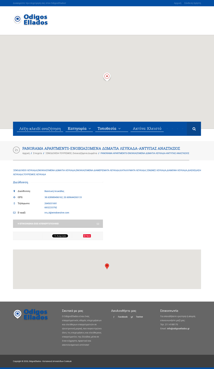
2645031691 (50, 203)
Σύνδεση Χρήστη (192, 3)
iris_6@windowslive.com (56, 212)
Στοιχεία (37, 153)
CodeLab (68, 361)
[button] (107, 77)
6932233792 (50, 207)
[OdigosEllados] (33, 24)
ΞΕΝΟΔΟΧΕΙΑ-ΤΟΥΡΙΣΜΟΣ (58, 153)
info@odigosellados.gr (178, 328)
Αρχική (177, 3)
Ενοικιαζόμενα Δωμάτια (85, 153)
